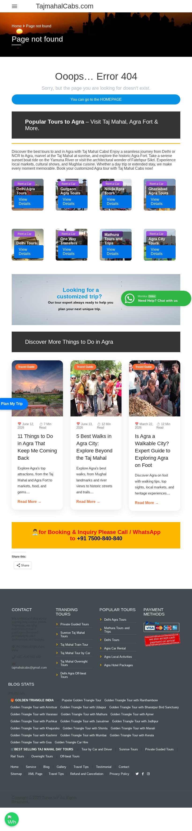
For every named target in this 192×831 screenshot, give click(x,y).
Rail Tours (17, 756)
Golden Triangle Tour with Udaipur (83, 707)
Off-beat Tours (70, 756)
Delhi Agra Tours (115, 619)
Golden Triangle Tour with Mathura (84, 714)
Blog (46, 767)
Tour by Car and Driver (96, 749)
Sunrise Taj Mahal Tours (72, 634)
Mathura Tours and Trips (116, 629)
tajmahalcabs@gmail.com (29, 667)
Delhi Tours (111, 640)
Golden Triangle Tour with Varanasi (34, 714)
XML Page (35, 774)
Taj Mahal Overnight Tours (74, 663)
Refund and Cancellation (86, 774)
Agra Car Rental (115, 648)
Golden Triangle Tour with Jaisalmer (84, 721)
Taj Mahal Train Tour (74, 644)
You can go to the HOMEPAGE (96, 99)
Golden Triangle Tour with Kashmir (34, 735)
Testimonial (103, 767)
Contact (124, 767)
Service (31, 767)
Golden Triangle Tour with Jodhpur (135, 721)
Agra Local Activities (118, 657)
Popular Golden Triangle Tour (81, 700)
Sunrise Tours (128, 749)
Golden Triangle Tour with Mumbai (83, 735)
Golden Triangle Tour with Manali (133, 728)
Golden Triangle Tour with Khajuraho (35, 728)
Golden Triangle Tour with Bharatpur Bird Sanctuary (144, 707)
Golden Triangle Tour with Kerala (132, 735)
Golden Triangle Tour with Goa (31, 742)
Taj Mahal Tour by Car (75, 653)
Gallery (61, 767)
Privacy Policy (119, 774)
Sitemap (16, 774)
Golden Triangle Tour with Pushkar (34, 721)
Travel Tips (81, 767)
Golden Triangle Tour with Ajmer (132, 714)
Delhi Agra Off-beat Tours (73, 675)
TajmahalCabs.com (64, 6)
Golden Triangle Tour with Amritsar (34, 707)
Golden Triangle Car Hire (71, 742)
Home (17, 26)
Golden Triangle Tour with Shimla (85, 728)
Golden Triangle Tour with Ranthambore (131, 700)
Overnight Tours (42, 756)
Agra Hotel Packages (118, 665)
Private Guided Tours (74, 624)
